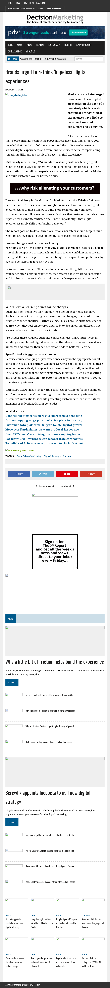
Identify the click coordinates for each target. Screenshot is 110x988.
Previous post (46, 486)
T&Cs (18, 3)
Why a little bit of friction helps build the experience (54, 661)
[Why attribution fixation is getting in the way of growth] (14, 732)
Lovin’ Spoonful (83, 44)
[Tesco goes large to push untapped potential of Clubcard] (42, 948)
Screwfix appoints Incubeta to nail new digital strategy (14, 923)
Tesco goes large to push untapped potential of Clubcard (42, 962)
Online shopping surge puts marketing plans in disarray (43, 420)
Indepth (68, 44)
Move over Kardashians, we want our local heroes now (42, 429)
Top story (87, 915)
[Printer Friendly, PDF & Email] (19, 450)
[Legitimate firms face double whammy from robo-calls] (67, 948)
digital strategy (52, 456)
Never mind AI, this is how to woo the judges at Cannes (49, 866)
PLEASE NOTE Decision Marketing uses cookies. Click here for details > (35, 8)
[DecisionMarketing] (54, 19)
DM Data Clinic (15, 51)
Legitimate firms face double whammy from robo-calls (66, 962)
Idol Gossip (54, 44)
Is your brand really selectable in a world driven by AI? (49, 695)
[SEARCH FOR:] (88, 58)
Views (29, 44)
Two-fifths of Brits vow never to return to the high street (44, 443)
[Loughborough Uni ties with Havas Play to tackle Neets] (14, 840)
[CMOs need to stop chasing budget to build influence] (14, 747)
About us (30, 51)
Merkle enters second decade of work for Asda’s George (50, 882)
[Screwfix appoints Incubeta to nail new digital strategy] (16, 909)
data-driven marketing (29, 456)
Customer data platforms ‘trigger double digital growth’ (44, 425)
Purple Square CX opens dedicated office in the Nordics (49, 850)
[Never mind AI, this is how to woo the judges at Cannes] (14, 872)
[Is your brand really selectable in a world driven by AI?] (14, 700)
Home (9, 3)
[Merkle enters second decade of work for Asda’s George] (14, 887)
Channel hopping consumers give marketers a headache (43, 415)
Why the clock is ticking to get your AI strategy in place (50, 710)
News (19, 44)
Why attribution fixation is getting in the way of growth (49, 726)
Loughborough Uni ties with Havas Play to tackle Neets (49, 835)
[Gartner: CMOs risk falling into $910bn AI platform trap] (93, 948)
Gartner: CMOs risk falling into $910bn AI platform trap (91, 962)
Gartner (67, 456)
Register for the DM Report (35, 3)
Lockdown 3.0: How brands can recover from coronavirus (44, 439)
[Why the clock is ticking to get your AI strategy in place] (14, 716)
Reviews (40, 44)
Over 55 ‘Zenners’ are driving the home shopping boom (42, 434)
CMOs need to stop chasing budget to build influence (48, 742)
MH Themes (36, 985)
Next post (65, 486)
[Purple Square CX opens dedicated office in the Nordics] (14, 856)
